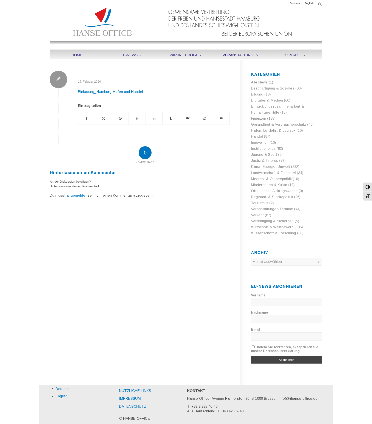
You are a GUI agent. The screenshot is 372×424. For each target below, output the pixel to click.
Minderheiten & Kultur (269, 185)
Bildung (257, 94)
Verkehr (257, 215)
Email (255, 329)
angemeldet (77, 195)
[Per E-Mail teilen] (221, 118)
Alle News (259, 82)
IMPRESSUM (130, 398)
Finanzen (258, 118)
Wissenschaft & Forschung (273, 233)
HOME (76, 55)
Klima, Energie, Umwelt (270, 167)
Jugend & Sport (264, 155)
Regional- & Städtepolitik (272, 197)
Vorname (258, 295)
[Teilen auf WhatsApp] (120, 118)
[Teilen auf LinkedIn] (154, 118)
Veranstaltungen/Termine (272, 209)
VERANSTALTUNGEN (240, 55)
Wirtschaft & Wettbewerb (272, 227)
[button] (320, 5)
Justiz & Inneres (264, 161)
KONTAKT (292, 55)
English (308, 3)
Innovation (259, 142)
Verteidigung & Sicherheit (272, 221)
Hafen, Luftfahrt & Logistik (273, 130)
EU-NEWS (129, 55)
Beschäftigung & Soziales (272, 88)
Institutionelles (263, 148)
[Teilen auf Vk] (187, 118)
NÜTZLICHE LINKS (135, 391)
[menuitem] (294, 3)
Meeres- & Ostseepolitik (271, 179)
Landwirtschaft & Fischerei (273, 173)
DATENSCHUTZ (132, 406)
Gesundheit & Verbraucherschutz (278, 124)
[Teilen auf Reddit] (204, 118)
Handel (257, 136)
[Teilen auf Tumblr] (171, 118)
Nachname (259, 312)
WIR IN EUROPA (183, 55)
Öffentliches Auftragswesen (274, 191)
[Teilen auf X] (103, 118)
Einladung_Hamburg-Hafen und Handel (110, 92)
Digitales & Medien (267, 100)
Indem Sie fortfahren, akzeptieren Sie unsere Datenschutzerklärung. (284, 349)
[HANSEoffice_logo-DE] (186, 27)
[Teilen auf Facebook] (86, 118)
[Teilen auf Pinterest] (137, 118)
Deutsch (295, 3)
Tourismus (259, 203)
